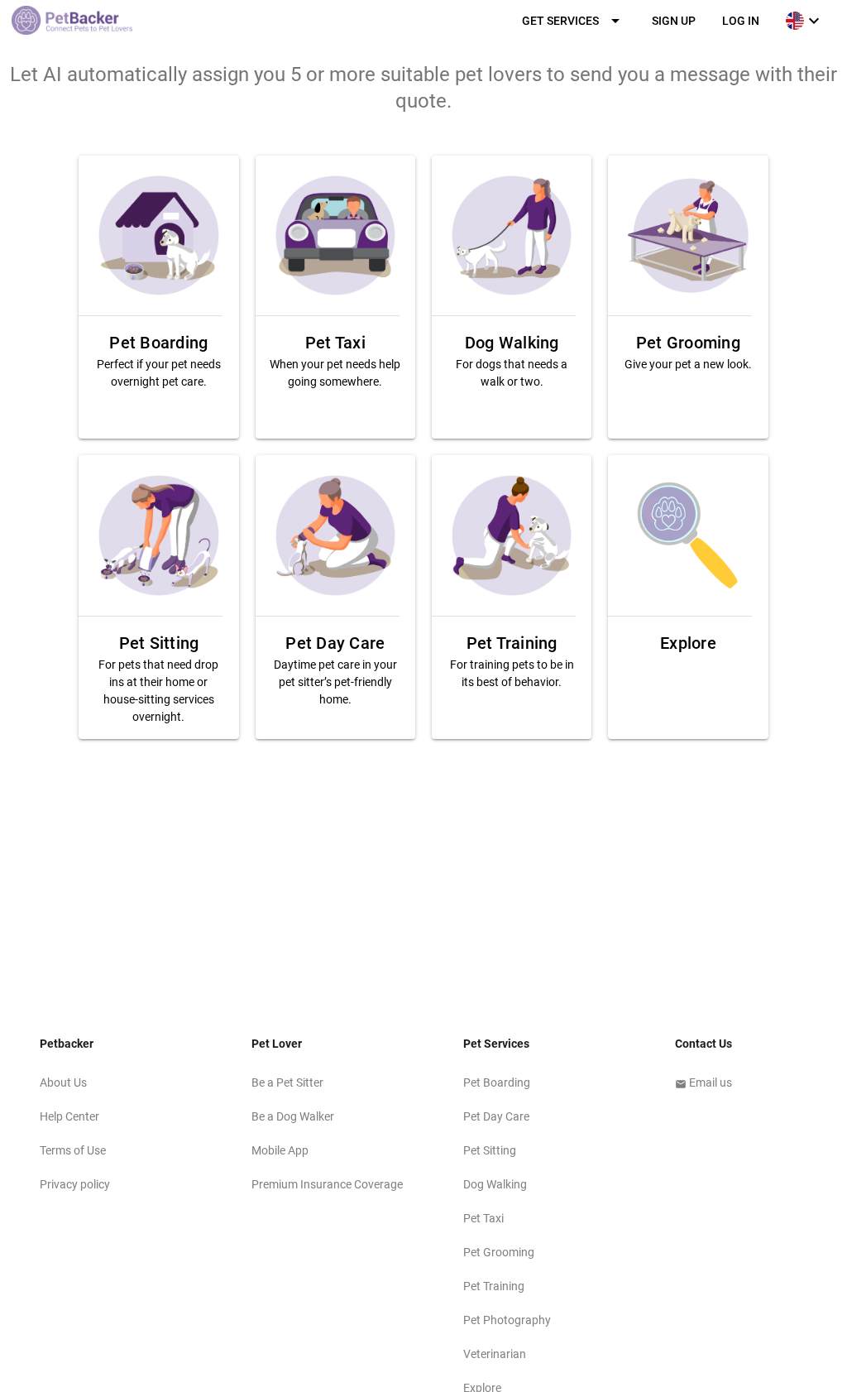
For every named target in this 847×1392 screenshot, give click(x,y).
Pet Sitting (489, 1150)
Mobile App (280, 1150)
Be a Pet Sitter (287, 1082)
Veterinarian (494, 1354)
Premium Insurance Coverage (327, 1184)
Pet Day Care (496, 1116)
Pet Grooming (498, 1252)
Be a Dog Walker (292, 1116)
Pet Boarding (496, 1082)
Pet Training (493, 1286)
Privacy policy (75, 1184)
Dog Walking (495, 1184)
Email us (703, 1082)
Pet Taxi (483, 1218)
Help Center (69, 1116)
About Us (63, 1082)
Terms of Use (73, 1150)
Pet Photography (507, 1320)
